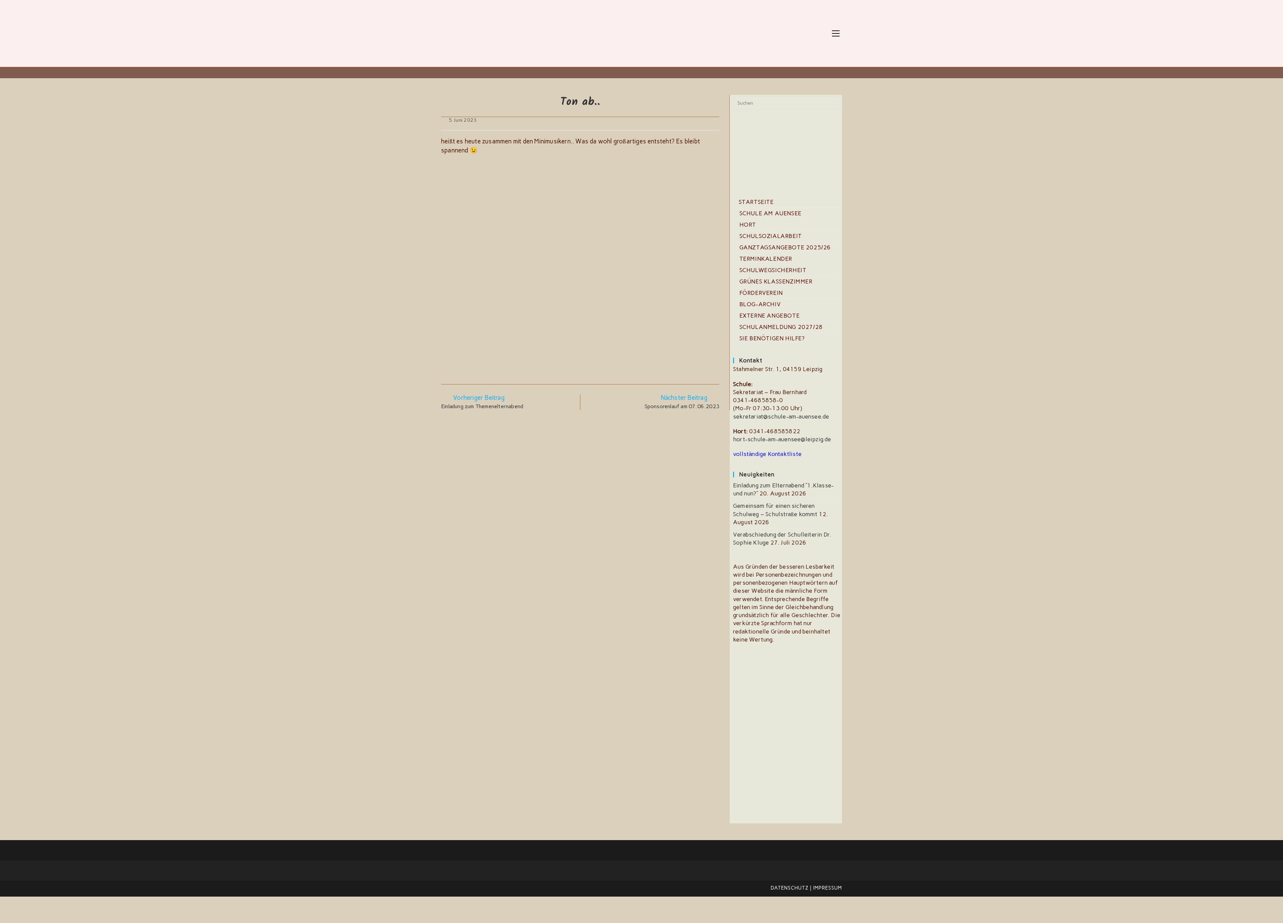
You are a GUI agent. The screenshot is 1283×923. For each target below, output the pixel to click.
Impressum (827, 888)
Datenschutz (790, 888)
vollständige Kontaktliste (767, 454)
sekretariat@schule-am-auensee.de (781, 416)
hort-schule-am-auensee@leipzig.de (782, 439)
